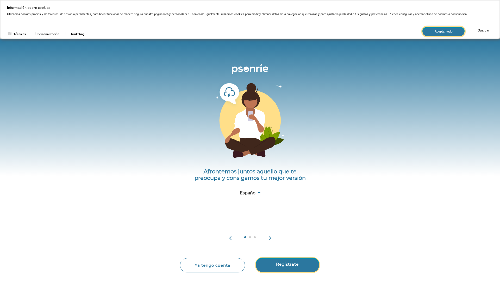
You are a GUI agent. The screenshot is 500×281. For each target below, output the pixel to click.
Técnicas (20, 34)
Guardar (483, 30)
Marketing (78, 34)
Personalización (48, 34)
